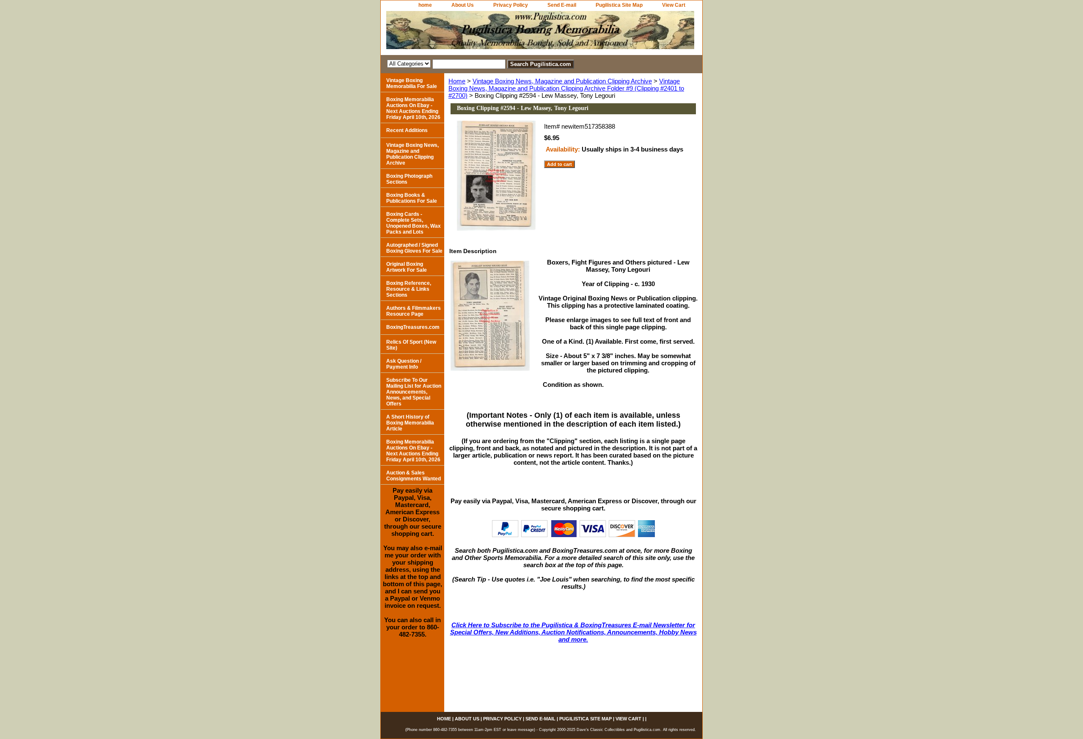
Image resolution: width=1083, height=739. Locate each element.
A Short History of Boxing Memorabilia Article (410, 423)
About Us (462, 5)
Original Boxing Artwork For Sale (406, 267)
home (425, 5)
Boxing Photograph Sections (409, 179)
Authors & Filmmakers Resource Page (413, 311)
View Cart (673, 5)
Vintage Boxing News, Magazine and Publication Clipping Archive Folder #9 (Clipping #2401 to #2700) (566, 88)
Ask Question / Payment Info (403, 364)
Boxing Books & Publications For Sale (411, 198)
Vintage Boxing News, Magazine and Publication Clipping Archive (562, 81)
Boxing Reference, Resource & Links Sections (408, 289)
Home (456, 81)
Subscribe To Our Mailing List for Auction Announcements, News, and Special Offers (413, 392)
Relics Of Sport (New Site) (411, 345)
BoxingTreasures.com (413, 327)
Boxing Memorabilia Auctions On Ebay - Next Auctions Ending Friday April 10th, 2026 (413, 108)
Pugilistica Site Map (619, 5)
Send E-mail (561, 5)
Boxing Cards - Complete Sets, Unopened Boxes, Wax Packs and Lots (413, 223)
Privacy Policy (510, 5)
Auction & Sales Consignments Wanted (413, 476)
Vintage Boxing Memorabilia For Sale (411, 83)
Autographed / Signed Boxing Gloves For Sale (414, 248)
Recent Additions (407, 130)
